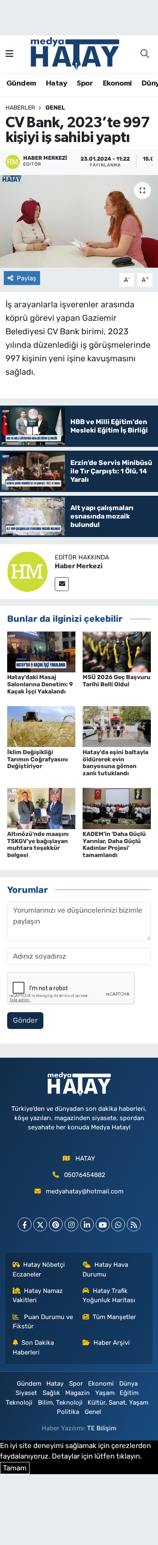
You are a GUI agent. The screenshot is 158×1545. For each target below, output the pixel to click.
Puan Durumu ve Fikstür (43, 1321)
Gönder (25, 1020)
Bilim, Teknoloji (60, 1402)
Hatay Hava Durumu (105, 1269)
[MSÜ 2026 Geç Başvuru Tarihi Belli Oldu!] (117, 651)
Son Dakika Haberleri (33, 1347)
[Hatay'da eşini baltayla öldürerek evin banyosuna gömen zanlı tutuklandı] (117, 726)
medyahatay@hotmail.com (84, 1191)
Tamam (15, 1468)
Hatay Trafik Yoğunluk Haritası (109, 1295)
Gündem (21, 83)
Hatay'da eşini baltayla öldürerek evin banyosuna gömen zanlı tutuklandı (115, 763)
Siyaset (26, 1393)
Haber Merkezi (79, 566)
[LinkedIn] (87, 1224)
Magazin (77, 1393)
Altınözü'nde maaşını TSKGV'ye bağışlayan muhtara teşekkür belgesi (38, 844)
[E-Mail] (62, 584)
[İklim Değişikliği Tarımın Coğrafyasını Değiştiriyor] (41, 726)
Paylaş (26, 278)
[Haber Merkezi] (27, 571)
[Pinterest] (56, 1224)
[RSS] (134, 1224)
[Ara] (145, 54)
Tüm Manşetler (114, 1317)
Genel (55, 107)
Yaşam (105, 1393)
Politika (68, 1412)
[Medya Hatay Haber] (75, 53)
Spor (85, 83)
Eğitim (129, 1393)
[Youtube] (103, 1224)
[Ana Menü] (9, 54)
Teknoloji (19, 1402)
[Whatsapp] (118, 1224)
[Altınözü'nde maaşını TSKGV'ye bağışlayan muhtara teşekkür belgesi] (41, 807)
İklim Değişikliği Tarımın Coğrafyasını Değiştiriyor (37, 759)
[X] (40, 1224)
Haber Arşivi (112, 1342)
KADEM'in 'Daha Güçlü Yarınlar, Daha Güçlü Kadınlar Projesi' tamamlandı (114, 844)
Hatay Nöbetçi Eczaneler (39, 1269)
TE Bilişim (101, 1428)
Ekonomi (117, 83)
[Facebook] (25, 1224)
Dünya (128, 1383)
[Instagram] (71, 1224)
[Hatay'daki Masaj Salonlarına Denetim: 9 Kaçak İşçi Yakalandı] (41, 651)
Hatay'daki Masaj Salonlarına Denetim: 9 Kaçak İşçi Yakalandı (40, 684)
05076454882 (84, 1175)
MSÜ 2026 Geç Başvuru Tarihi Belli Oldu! (116, 681)
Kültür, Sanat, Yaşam (118, 1402)
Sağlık (51, 1393)
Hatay (56, 83)
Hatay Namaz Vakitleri (38, 1295)
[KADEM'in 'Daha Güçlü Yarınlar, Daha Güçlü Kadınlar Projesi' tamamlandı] (117, 807)
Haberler (20, 107)
